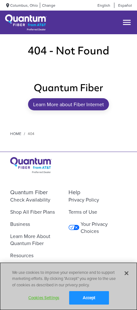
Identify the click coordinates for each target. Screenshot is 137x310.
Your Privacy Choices (94, 227)
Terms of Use (82, 211)
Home (15, 133)
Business (20, 223)
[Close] (126, 273)
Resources (21, 255)
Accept (89, 297)
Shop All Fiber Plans (32, 211)
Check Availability (30, 199)
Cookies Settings (43, 297)
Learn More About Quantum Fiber (30, 240)
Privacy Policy (83, 199)
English (103, 5)
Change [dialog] (48, 5)
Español (125, 5)
